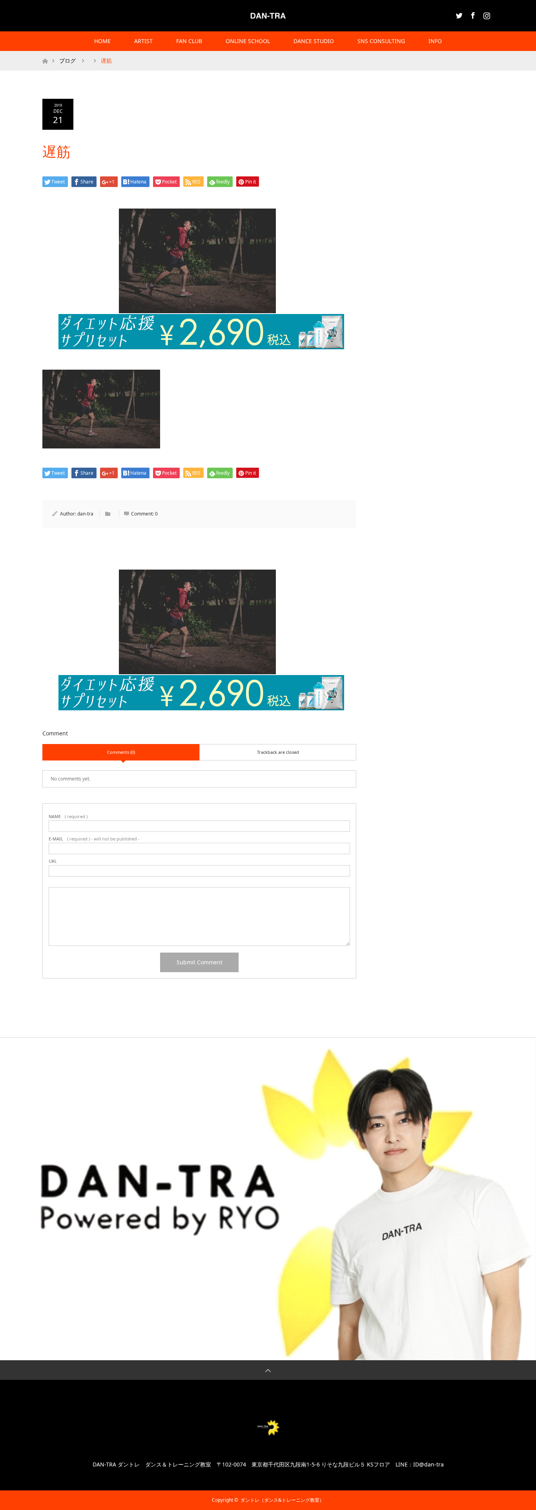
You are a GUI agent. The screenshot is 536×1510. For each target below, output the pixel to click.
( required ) (68, 816)
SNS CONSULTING (381, 41)
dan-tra (85, 513)
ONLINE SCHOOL (248, 41)
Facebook (472, 14)
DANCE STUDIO (314, 41)
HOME (102, 41)
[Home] (44, 54)
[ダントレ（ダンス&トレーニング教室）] (268, 15)
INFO (435, 41)
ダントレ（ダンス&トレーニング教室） (282, 1500)
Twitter (458, 14)
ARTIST (143, 41)
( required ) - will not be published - (94, 839)
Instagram (486, 14)
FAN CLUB (189, 41)
